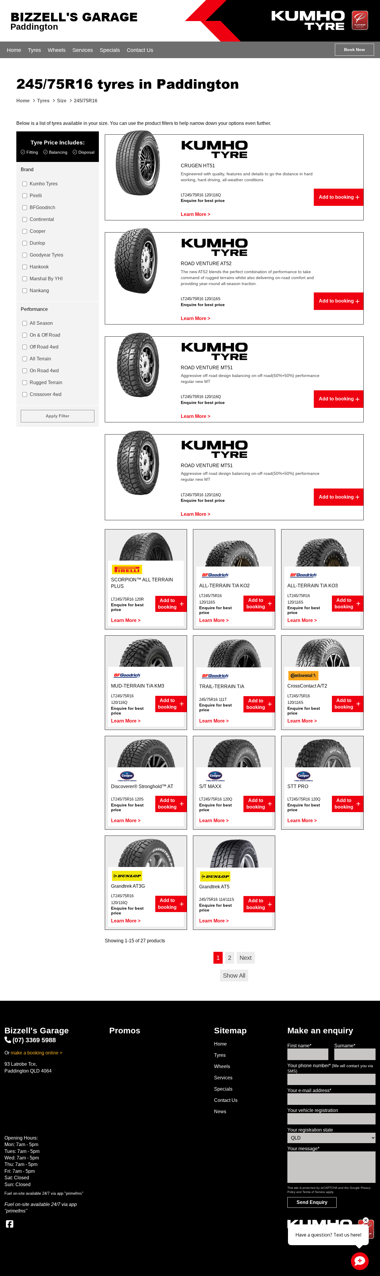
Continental (42, 219)
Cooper (37, 231)
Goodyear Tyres (46, 254)
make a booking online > (36, 1052)
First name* (299, 1045)
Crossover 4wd (45, 394)
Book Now (354, 49)
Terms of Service (314, 1192)
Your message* (303, 1148)
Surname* (344, 1045)
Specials (110, 50)
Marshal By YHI (46, 278)
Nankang (39, 290)
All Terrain (40, 358)
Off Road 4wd (44, 346)
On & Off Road (45, 335)
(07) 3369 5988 (34, 1040)
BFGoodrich (42, 207)
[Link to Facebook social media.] (9, 1224)
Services (82, 50)
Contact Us (140, 50)
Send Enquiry (312, 1202)
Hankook (39, 266)
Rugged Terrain (46, 382)
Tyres (34, 50)
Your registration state (310, 1129)
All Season (41, 323)
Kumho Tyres (44, 183)
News (220, 1111)
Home (14, 50)
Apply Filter (57, 415)
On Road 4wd (44, 370)
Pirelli (36, 195)
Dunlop (37, 243)
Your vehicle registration (312, 1110)
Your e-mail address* (309, 1090)
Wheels (57, 50)
